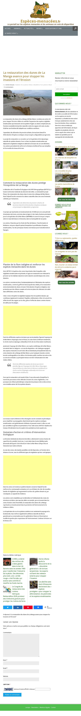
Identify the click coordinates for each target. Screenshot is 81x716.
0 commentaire (8, 87)
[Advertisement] (40, 51)
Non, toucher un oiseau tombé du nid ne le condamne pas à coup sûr (66, 267)
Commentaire (7, 632)
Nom (4, 660)
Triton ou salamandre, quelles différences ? (66, 239)
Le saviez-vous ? (11, 33)
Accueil (8, 28)
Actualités (28, 28)
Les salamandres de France (65, 147)
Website (5, 676)
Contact (53, 707)
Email (4, 668)
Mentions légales (45, 707)
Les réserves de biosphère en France (66, 159)
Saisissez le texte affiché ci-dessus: (24, 689)
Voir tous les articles (66, 282)
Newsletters (34, 707)
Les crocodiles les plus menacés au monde (63, 172)
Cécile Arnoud (9, 85)
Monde (39, 28)
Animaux (17, 28)
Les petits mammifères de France (64, 185)
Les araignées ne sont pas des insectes (66, 253)
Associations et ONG (53, 28)
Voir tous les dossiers (66, 199)
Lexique (27, 707)
